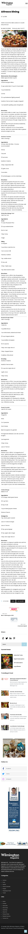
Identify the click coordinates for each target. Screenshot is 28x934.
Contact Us (5, 918)
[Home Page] (7, 1)
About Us (5, 912)
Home (4, 901)
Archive (4, 903)
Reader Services (6, 916)
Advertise (5, 909)
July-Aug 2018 (21, 601)
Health (4, 884)
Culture (4, 880)
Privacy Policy (6, 914)
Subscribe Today (18, 655)
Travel (4, 892)
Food (13, 601)
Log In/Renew (17, 666)
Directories (5, 907)
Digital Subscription (19, 659)
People (4, 888)
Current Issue (6, 649)
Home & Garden (6, 886)
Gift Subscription (18, 662)
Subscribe (5, 905)
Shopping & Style (7, 890)
